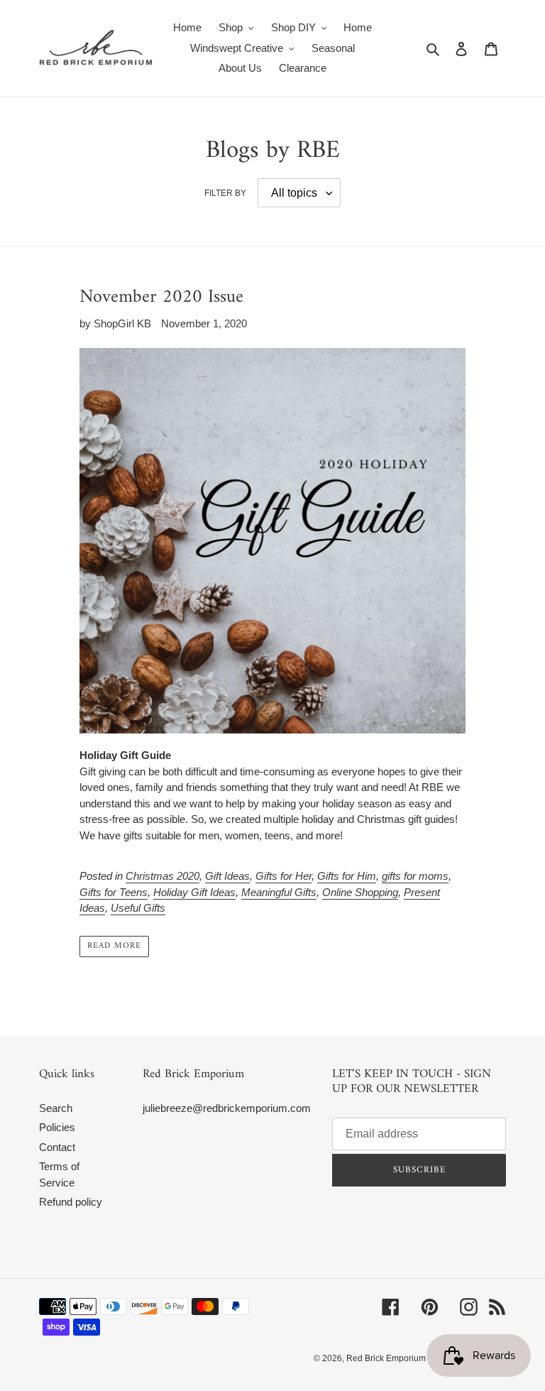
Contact (57, 1147)
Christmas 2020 (162, 876)
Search (55, 1108)
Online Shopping (360, 892)
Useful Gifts (138, 908)
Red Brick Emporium (386, 1358)
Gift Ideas (227, 876)
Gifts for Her (283, 876)
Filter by (225, 193)
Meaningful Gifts (278, 892)
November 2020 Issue (161, 297)
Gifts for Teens (113, 892)
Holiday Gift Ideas (194, 892)
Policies (57, 1127)
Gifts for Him (346, 876)
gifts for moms (415, 876)
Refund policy (70, 1202)
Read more (114, 946)
